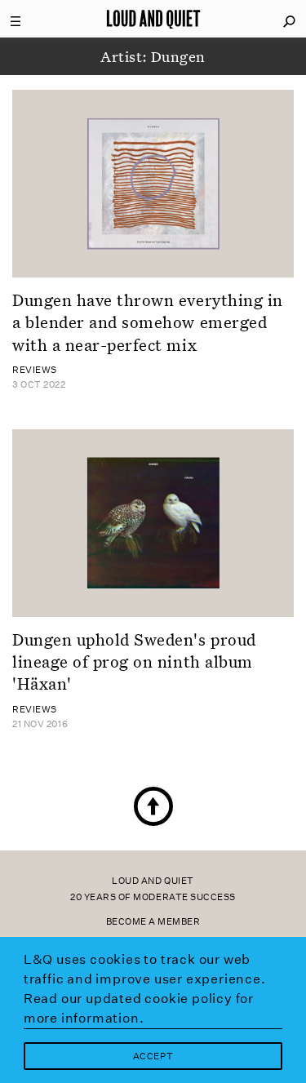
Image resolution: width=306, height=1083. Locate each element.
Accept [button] (153, 1056)
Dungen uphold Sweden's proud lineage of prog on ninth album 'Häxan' (134, 661)
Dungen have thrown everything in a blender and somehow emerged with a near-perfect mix (147, 322)
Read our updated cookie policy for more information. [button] (139, 1008)
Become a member (153, 922)
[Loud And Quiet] (153, 19)
